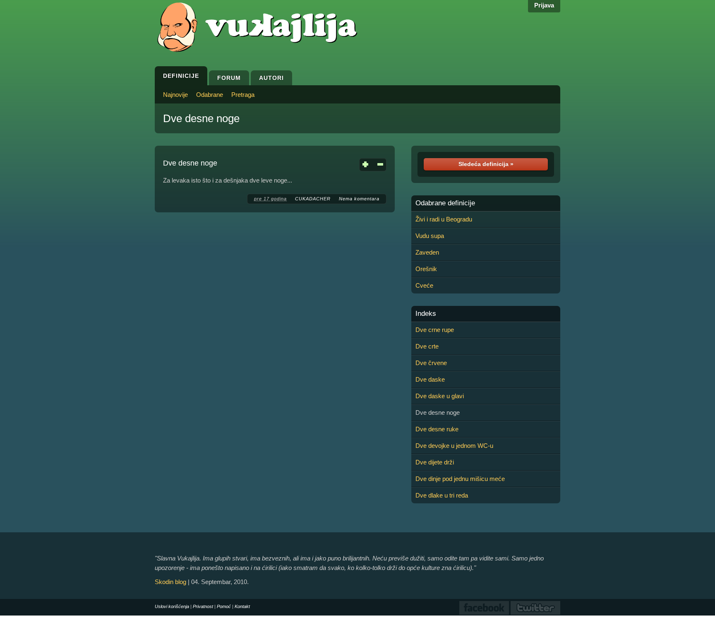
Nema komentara (359, 198)
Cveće (424, 285)
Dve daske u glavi (439, 395)
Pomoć (224, 606)
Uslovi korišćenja (172, 606)
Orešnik (426, 268)
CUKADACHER (313, 198)
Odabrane (209, 94)
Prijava (544, 5)
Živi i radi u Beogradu (443, 219)
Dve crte (427, 346)
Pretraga (242, 94)
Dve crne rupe (434, 329)
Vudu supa (429, 235)
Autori (271, 78)
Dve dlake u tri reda (441, 495)
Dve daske (430, 379)
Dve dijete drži (434, 462)
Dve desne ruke (436, 429)
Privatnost (203, 606)
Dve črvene (431, 362)
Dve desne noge (201, 118)
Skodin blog (170, 581)
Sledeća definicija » (485, 164)
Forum (229, 78)
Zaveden (427, 252)
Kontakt (242, 606)
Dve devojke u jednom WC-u (454, 445)
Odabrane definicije (445, 203)
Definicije (181, 75)
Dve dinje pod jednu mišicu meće (460, 478)
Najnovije (175, 94)
